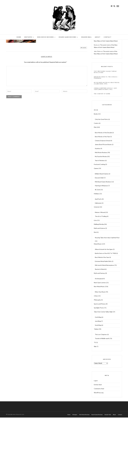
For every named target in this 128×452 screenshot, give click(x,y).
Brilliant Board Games (101, 174)
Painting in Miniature (101, 185)
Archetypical (99, 278)
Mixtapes (28, 37)
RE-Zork (97, 189)
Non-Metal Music (99, 286)
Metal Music (98, 244)
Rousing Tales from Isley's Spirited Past (107, 237)
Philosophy (97, 300)
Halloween (98, 203)
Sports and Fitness (100, 304)
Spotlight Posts (99, 308)
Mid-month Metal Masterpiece (104, 265)
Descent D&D (99, 178)
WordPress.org (98, 392)
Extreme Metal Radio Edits (103, 261)
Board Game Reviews (67, 37)
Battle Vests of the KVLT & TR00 (105, 253)
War (95, 346)
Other (96, 296)
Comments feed (99, 388)
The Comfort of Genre (102, 93)
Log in (96, 380)
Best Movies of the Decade (103, 132)
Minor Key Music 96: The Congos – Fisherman (106, 77)
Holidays (96, 193)
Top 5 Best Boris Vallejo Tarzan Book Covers (105, 72)
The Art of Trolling (100, 216)
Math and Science (99, 228)
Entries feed (98, 384)
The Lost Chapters (101, 334)
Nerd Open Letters (100, 282)
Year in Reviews (100, 160)
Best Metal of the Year (102, 257)
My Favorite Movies (101, 156)
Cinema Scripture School (102, 140)
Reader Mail (86, 37)
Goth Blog (98, 317)
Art (95, 110)
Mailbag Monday (99, 224)
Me (95, 232)
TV (95, 342)
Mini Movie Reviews (45, 37)
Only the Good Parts (101, 119)
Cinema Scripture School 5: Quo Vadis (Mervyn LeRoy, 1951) (105, 89)
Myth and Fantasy (99, 273)
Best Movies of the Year (102, 136)
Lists (95, 220)
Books (96, 114)
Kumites (97, 148)
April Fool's (98, 199)
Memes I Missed (100, 212)
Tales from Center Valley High (103, 312)
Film (95, 127)
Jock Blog (98, 321)
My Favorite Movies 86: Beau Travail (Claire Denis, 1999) (107, 83)
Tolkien (96, 329)
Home (19, 37)
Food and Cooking (99, 164)
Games (96, 168)
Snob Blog (98, 325)
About (97, 37)
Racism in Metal (100, 269)
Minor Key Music (100, 292)
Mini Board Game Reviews (103, 182)
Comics (96, 123)
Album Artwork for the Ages (104, 249)
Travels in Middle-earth (102, 338)
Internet (96, 207)
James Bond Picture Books (103, 144)
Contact (107, 37)
